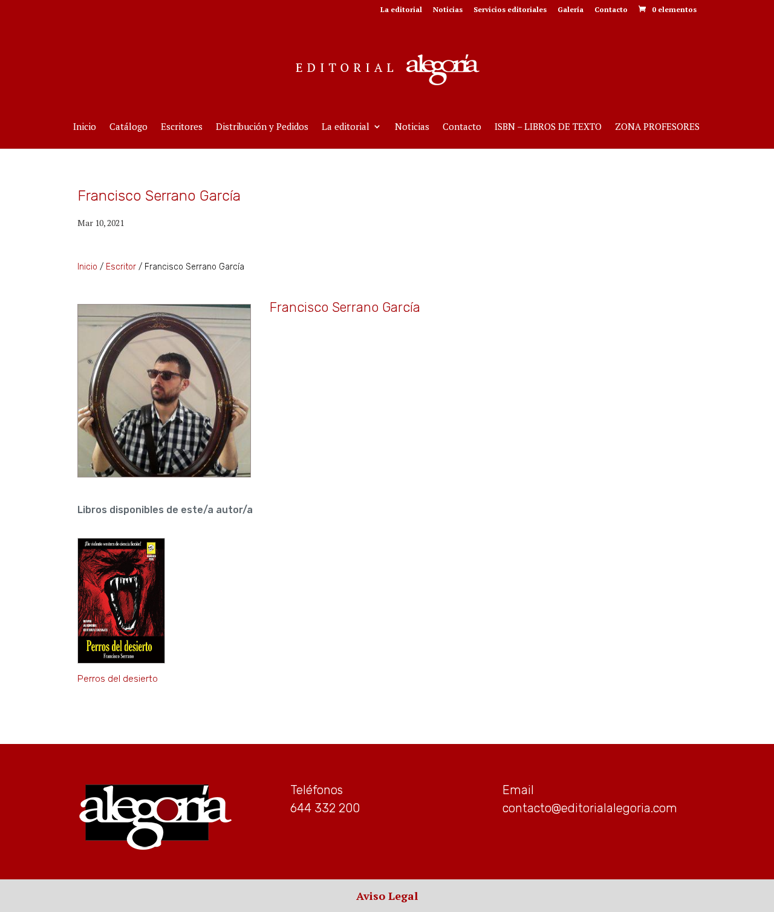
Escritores (182, 127)
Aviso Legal (387, 895)
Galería (571, 10)
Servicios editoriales (510, 10)
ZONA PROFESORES (657, 127)
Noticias (448, 10)
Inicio (84, 127)
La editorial (401, 10)
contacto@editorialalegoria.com (589, 808)
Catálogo (128, 127)
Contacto (611, 10)
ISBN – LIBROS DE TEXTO (548, 127)
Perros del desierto (117, 678)
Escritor (121, 267)
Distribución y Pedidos (262, 127)
